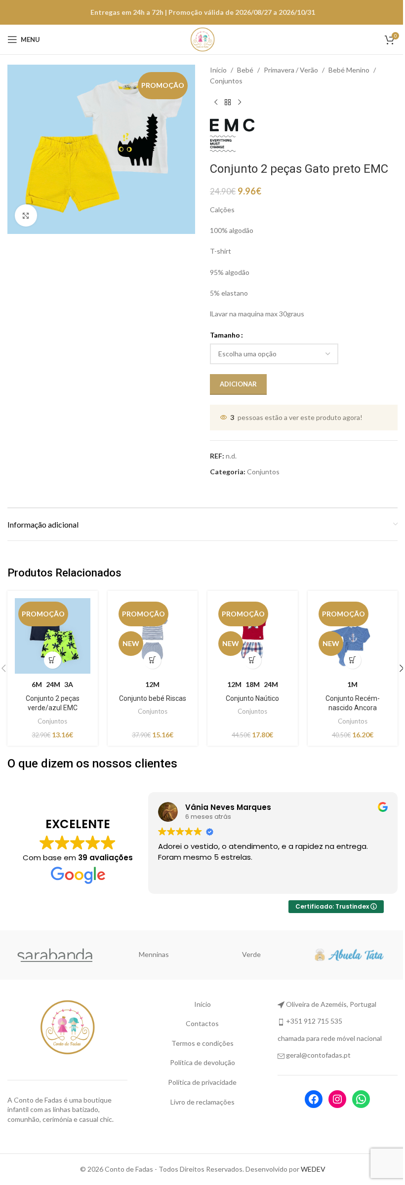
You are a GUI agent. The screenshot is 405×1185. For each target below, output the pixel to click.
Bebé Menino (348, 70)
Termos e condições (202, 1043)
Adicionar (238, 384)
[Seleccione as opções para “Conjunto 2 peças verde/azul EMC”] (52, 660)
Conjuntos (226, 80)
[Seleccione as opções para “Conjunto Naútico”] (252, 660)
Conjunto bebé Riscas (152, 698)
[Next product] (239, 103)
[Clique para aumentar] (26, 215)
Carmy (153, 954)
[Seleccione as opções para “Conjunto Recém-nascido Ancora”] (352, 660)
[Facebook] (314, 1099)
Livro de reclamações (202, 1102)
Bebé (245, 70)
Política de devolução (202, 1062)
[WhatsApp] (361, 1099)
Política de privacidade (202, 1082)
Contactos (202, 1023)
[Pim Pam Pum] (251, 955)
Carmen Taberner (349, 954)
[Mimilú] (56, 955)
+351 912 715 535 (314, 1021)
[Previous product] (216, 103)
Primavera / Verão (291, 70)
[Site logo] (202, 39)
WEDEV (313, 1169)
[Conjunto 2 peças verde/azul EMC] (52, 636)
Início (218, 70)
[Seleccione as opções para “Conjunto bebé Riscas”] (152, 660)
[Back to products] (228, 103)
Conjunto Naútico (252, 698)
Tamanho (225, 335)
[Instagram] (337, 1099)
